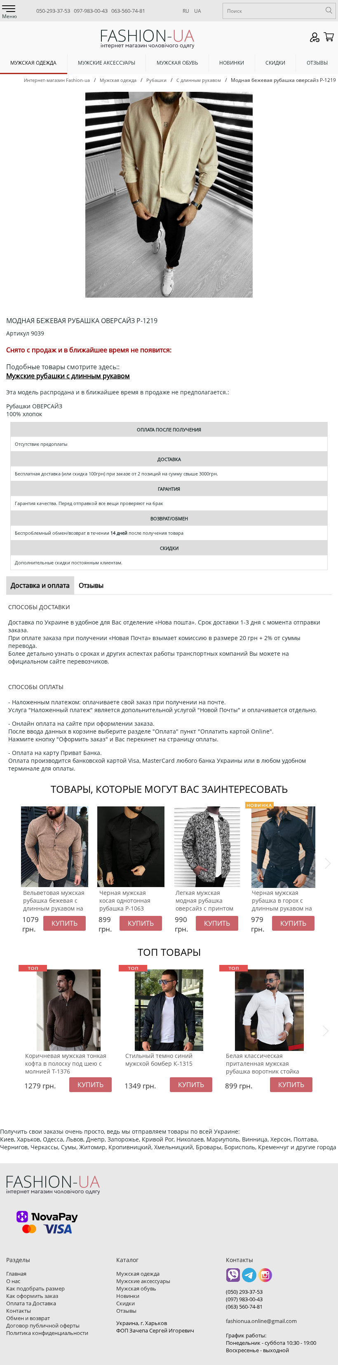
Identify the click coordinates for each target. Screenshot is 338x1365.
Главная (16, 1273)
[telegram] (249, 1278)
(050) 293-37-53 (244, 1291)
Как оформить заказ (32, 1296)
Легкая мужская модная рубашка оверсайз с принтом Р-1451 (204, 904)
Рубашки (156, 80)
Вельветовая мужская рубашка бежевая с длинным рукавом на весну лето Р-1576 (53, 904)
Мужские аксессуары (106, 62)
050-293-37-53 (53, 10)
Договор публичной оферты (43, 1325)
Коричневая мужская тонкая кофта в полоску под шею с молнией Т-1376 (65, 1063)
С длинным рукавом (198, 80)
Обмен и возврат (28, 1318)
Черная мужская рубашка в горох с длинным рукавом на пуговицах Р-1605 (282, 904)
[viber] (233, 1278)
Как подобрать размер (35, 1288)
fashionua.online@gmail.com (261, 1321)
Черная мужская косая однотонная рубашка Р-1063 (124, 900)
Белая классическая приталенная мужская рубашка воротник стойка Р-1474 (262, 1067)
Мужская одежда (33, 62)
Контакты (18, 1310)
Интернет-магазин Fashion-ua (57, 80)
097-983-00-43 (91, 10)
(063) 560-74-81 (244, 1306)
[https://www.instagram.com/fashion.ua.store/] (265, 1278)
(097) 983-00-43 (244, 1299)
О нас (13, 1281)
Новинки (231, 62)
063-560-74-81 (128, 10)
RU (186, 10)
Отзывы (317, 62)
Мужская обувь (177, 62)
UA (197, 10)
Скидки (275, 62)
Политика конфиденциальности (47, 1333)
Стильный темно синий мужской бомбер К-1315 (158, 1059)
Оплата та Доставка (31, 1303)
